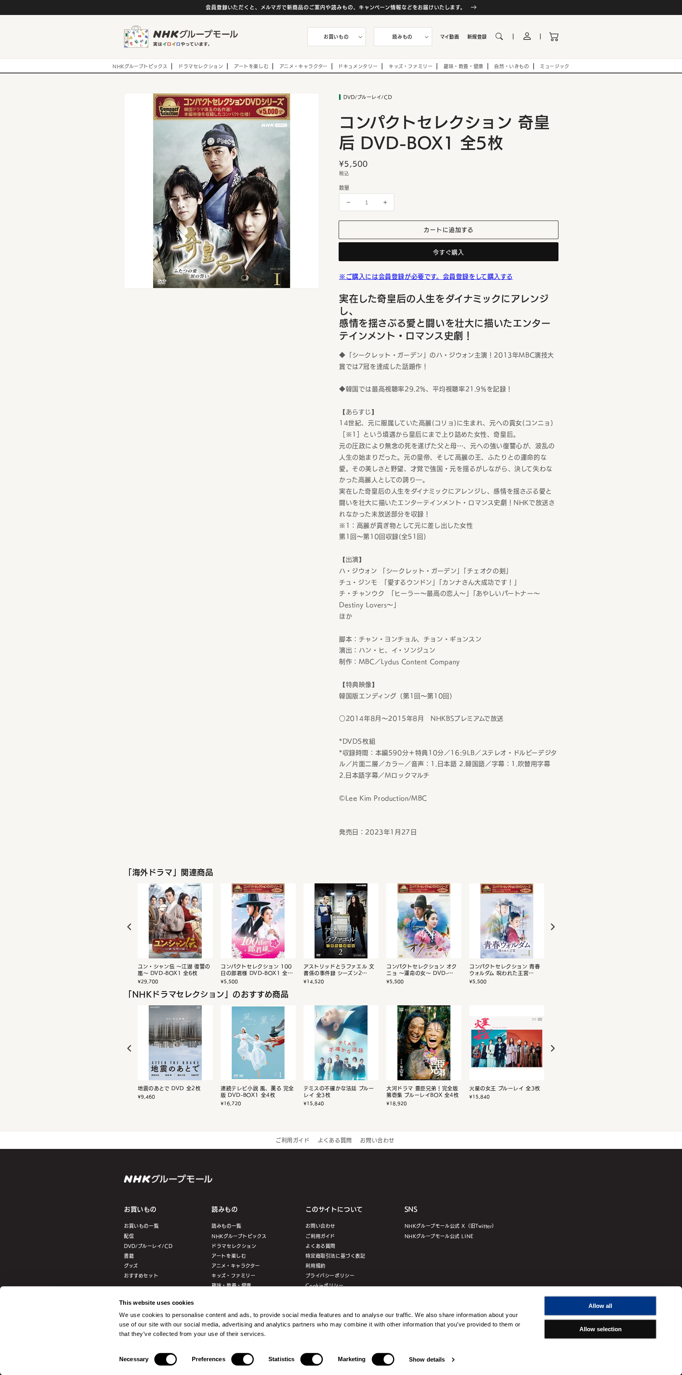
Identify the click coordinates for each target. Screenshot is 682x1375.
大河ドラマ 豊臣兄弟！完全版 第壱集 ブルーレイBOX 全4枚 (422, 1091)
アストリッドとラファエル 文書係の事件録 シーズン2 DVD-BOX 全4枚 (339, 970)
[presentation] (129, 926)
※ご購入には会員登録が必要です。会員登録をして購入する (426, 276)
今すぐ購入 (448, 252)
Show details (427, 1359)
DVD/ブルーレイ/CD (148, 1246)
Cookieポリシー (324, 1285)
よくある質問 (335, 1140)
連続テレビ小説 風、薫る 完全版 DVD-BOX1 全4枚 (257, 1091)
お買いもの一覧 (141, 1226)
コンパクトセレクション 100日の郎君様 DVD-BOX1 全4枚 (256, 970)
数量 (344, 187)
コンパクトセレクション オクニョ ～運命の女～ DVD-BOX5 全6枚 (421, 970)
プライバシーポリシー (329, 1275)
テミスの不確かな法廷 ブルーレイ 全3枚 (339, 1091)
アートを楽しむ (229, 1256)
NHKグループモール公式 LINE (439, 1236)
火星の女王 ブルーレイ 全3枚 (504, 1088)
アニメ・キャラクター (236, 1265)
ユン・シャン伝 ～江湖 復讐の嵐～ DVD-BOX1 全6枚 (174, 970)
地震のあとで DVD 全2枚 (169, 1088)
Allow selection (600, 1329)
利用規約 (315, 1265)
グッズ (131, 1265)
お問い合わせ (377, 1140)
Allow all (600, 1305)
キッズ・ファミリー (233, 1275)
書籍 (129, 1256)
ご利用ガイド (292, 1140)
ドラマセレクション (234, 1246)
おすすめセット (141, 1275)
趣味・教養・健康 (231, 1285)
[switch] (242, 1359)
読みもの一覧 (227, 1226)
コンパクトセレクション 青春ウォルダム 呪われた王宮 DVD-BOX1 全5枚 (504, 970)
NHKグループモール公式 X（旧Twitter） (451, 1226)
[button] (336, 36)
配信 (129, 1236)
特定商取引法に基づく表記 (335, 1256)
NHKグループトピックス (239, 1236)
